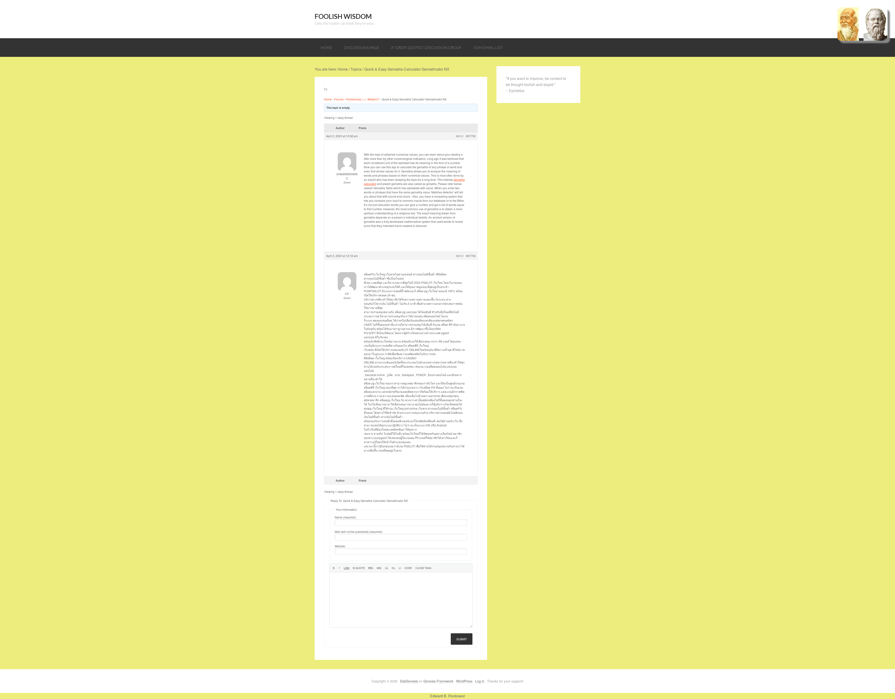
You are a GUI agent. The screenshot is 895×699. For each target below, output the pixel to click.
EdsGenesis (409, 681)
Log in (479, 681)
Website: (340, 546)
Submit (461, 639)
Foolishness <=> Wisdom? (362, 99)
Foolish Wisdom (343, 16)
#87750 (471, 136)
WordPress (464, 681)
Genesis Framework (438, 681)
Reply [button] (460, 136)
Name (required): (345, 517)
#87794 (471, 256)
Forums (339, 99)
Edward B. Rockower (447, 696)
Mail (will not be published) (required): (359, 532)
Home (328, 99)
